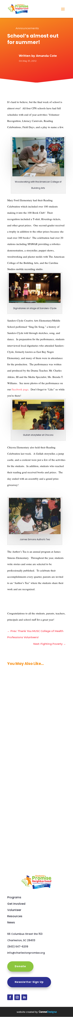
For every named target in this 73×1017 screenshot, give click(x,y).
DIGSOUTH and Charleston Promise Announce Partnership (34, 767)
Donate (20, 966)
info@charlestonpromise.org (26, 953)
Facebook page (20, 389)
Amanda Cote (46, 55)
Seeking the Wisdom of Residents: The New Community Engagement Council (36, 822)
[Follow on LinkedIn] (24, 997)
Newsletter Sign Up (29, 982)
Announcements (27, 28)
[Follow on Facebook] (10, 997)
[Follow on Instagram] (17, 997)
